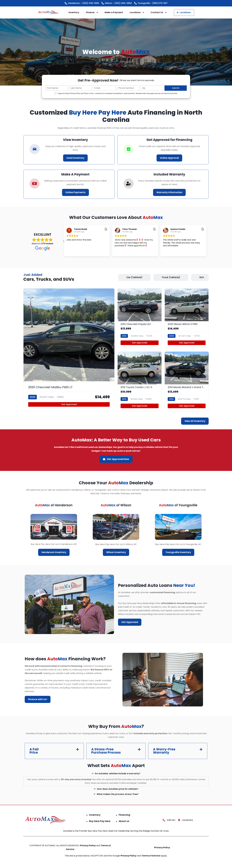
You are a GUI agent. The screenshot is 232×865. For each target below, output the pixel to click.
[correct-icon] (129, 149)
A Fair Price (34, 751)
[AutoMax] (48, 12)
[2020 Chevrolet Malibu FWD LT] (69, 349)
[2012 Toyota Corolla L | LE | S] (140, 381)
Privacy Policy (88, 845)
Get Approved (69, 404)
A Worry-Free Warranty (164, 751)
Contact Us (157, 12)
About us (124, 821)
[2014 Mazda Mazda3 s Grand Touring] (187, 381)
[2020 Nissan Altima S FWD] (187, 318)
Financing (124, 814)
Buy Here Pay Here (99, 821)
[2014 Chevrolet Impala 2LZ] (140, 318)
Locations (135, 12)
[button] (64, 241)
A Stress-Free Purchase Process (106, 751)
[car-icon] (35, 149)
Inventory (74, 12)
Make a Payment (114, 12)
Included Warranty (169, 174)
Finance (90, 12)
